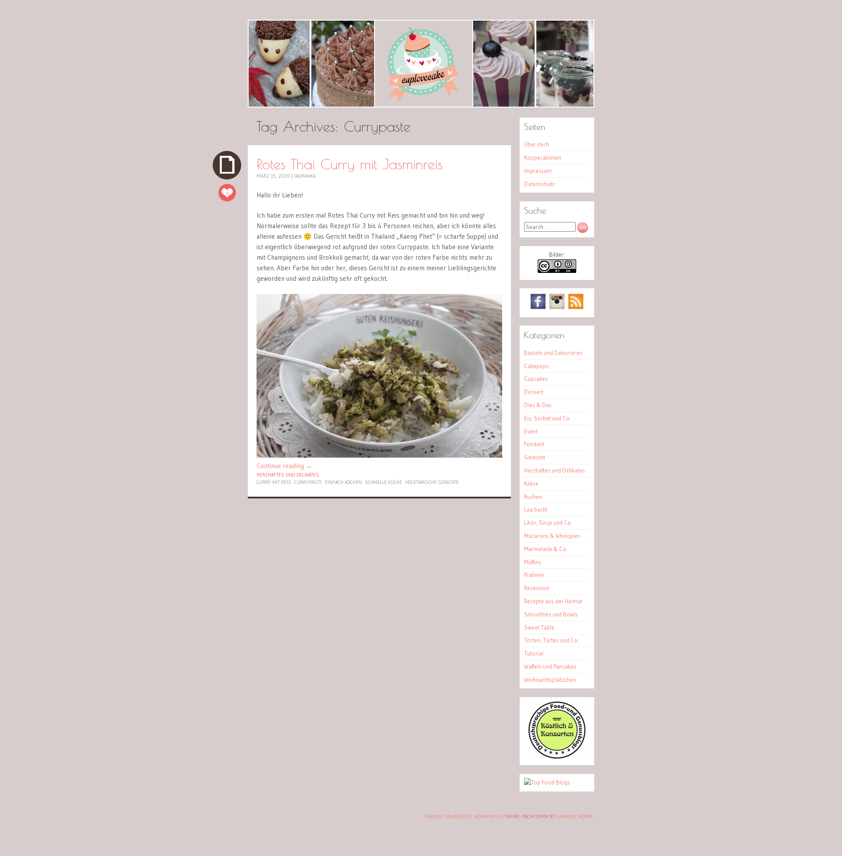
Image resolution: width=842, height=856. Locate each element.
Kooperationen (542, 157)
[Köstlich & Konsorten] (556, 756)
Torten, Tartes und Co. (551, 640)
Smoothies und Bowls (551, 614)
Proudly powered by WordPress (463, 816)
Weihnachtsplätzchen (550, 679)
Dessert (533, 391)
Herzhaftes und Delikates (288, 475)
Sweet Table (539, 627)
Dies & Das (538, 404)
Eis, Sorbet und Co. (547, 418)
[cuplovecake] (421, 63)
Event (531, 431)
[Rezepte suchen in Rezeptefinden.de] (547, 782)
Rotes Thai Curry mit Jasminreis (349, 163)
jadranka (305, 176)
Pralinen (534, 574)
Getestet (534, 457)
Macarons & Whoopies (552, 535)
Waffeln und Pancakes (550, 666)
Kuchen (533, 496)
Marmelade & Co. (545, 548)
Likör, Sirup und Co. (548, 522)
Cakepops (536, 365)
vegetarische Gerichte (432, 482)
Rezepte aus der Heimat (553, 601)
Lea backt (535, 509)
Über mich (536, 144)
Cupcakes (536, 378)
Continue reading (284, 466)
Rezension (536, 587)
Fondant (534, 444)
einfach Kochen (343, 482)
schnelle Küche (383, 482)
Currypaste (308, 482)
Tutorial (533, 653)
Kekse (531, 483)
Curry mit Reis (274, 482)
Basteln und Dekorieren (553, 352)
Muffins (532, 562)
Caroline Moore (575, 816)
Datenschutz (539, 183)
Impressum (538, 170)
